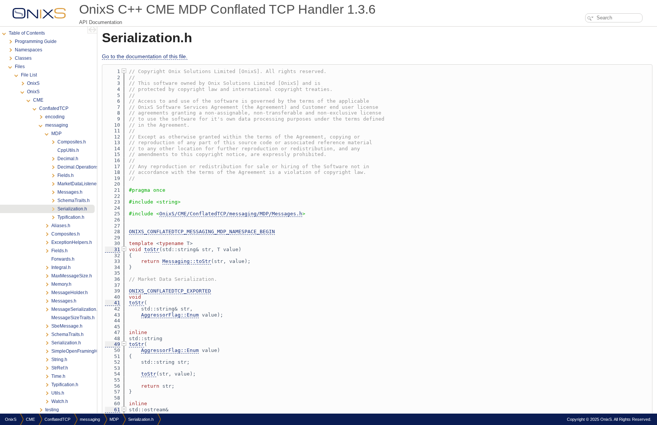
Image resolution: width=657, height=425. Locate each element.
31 (112, 249)
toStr (151, 249)
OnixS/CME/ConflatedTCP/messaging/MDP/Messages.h (230, 213)
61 (112, 409)
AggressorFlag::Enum (170, 315)
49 (112, 344)
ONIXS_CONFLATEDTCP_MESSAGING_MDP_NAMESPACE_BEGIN (202, 231)
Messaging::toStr (186, 261)
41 (112, 303)
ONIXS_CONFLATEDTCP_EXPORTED (170, 291)
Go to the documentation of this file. (144, 56)
